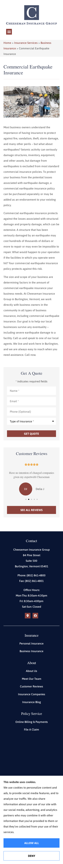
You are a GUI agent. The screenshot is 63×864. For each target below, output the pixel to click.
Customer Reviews (31, 686)
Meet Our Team (31, 678)
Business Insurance (31, 651)
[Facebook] (35, 615)
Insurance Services (26, 42)
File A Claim (31, 729)
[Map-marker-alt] (27, 615)
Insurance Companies (31, 694)
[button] (9, 32)
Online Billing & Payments (31, 721)
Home (7, 42)
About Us (31, 670)
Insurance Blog (31, 702)
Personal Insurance (31, 643)
